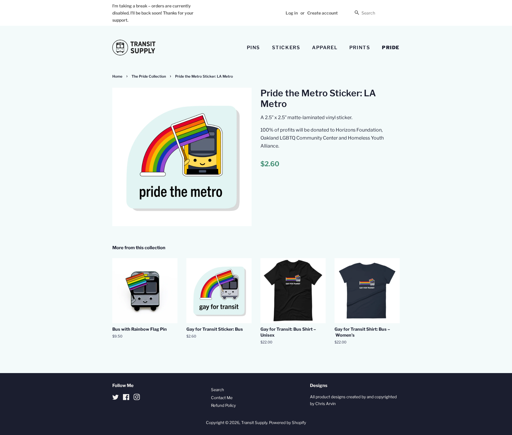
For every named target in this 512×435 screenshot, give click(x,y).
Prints (359, 47)
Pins (253, 47)
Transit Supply (254, 422)
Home (117, 76)
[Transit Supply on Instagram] (136, 398)
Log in (292, 12)
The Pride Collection (149, 76)
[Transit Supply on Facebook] (126, 398)
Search (217, 389)
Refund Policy (223, 405)
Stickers (286, 47)
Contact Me (222, 397)
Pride (391, 47)
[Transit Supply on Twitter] (115, 398)
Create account (322, 12)
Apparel (324, 47)
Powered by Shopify (287, 422)
